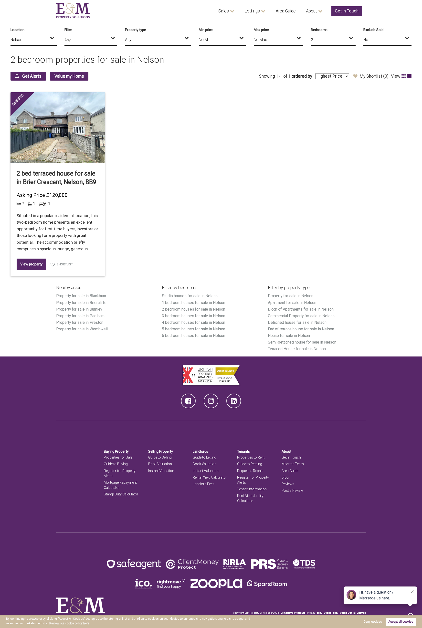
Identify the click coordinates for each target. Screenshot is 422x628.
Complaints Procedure (293, 612)
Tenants (243, 451)
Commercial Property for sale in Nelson (301, 316)
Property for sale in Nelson (291, 295)
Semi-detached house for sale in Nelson (302, 342)
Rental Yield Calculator (210, 477)
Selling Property (160, 451)
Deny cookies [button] (373, 621)
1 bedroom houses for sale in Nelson (193, 302)
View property (31, 264)
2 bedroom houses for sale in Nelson (193, 309)
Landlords (200, 451)
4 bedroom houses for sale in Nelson (193, 322)
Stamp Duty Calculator (121, 494)
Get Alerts (31, 76)
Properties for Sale (118, 457)
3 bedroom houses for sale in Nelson (193, 316)
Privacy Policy (314, 612)
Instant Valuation (161, 471)
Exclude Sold (373, 30)
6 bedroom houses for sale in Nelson (193, 335)
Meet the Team (293, 464)
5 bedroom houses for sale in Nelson (193, 329)
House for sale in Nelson (289, 335)
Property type (135, 30)
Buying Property (116, 451)
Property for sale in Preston (79, 322)
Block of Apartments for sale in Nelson (301, 309)
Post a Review (292, 490)
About (311, 11)
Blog (285, 477)
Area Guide (286, 11)
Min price (206, 30)
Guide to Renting (249, 464)
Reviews (288, 484)
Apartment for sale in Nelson (292, 302)
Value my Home (69, 76)
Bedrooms (319, 30)
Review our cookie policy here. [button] (69, 623)
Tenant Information (252, 489)
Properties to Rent (250, 457)
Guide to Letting (204, 457)
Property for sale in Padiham (80, 316)
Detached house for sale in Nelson (297, 322)
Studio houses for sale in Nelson (189, 295)
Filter (68, 30)
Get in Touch (347, 11)
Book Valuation (160, 464)
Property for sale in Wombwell (81, 329)
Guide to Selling (160, 457)
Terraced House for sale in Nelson (297, 348)
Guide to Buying (116, 464)
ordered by (302, 76)
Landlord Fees (203, 484)
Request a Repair (250, 471)
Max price (261, 30)
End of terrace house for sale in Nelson (301, 329)
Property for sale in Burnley (79, 309)
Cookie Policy (331, 612)
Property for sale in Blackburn (81, 295)
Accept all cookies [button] (400, 621)
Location (17, 30)
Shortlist (65, 264)
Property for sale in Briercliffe (81, 302)
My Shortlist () (374, 76)
